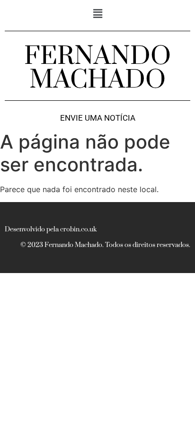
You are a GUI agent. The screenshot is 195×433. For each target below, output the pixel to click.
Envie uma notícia (97, 118)
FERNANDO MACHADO (97, 68)
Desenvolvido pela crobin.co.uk (51, 229)
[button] (97, 13)
